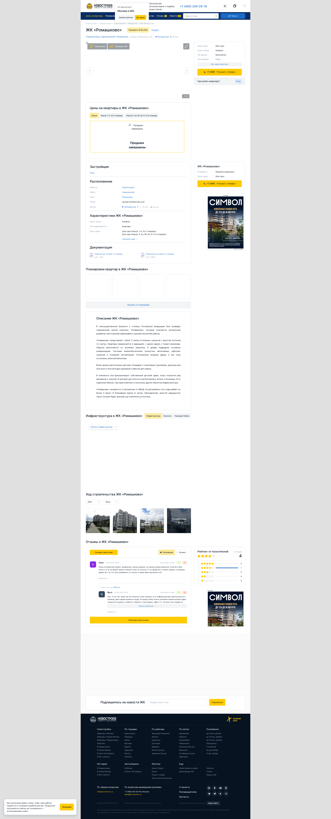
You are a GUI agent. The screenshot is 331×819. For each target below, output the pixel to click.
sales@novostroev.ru (133, 794)
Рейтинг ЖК (211, 775)
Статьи (209, 771)
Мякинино (183, 750)
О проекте (184, 787)
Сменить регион (126, 17)
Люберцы (129, 737)
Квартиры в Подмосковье (107, 740)
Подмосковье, (93, 36)
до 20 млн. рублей (214, 740)
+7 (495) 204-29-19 (193, 6)
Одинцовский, (108, 36)
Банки (154, 771)
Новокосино (184, 743)
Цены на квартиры (94, 16)
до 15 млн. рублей (214, 737)
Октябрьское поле (187, 753)
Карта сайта (213, 803)
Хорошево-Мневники (161, 733)
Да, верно (141, 17)
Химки (127, 740)
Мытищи (128, 743)
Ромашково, (122, 36)
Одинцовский (128, 192)
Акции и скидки (158, 775)
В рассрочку (211, 743)
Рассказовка (184, 740)
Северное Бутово (159, 753)
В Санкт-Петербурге (105, 753)
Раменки (182, 737)
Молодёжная (163, 37)
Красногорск (130, 733)
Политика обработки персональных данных (143, 803)
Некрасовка (184, 733)
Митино (155, 737)
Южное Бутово (158, 750)
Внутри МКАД (212, 750)
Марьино (155, 747)
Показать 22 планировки (138, 305)
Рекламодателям (188, 792)
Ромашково (127, 197)
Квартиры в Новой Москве (108, 737)
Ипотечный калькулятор (162, 778)
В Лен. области (103, 757)
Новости (210, 768)
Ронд (218, 59)
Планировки (110, 16)
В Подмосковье (103, 747)
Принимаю (67, 807)
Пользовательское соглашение (192, 803)
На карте (155, 30)
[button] (187, 70)
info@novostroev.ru (105, 792)
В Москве (101, 743)
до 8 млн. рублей (213, 733)
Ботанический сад (186, 747)
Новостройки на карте (188, 768)
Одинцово (129, 750)
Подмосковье (128, 187)
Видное (128, 747)
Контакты (184, 797)
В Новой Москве (104, 750)
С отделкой (211, 747)
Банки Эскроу (157, 768)
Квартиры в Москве (105, 733)
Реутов (127, 753)
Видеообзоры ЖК (186, 771)
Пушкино (128, 757)
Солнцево (156, 743)
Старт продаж (212, 753)
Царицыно (156, 740)
